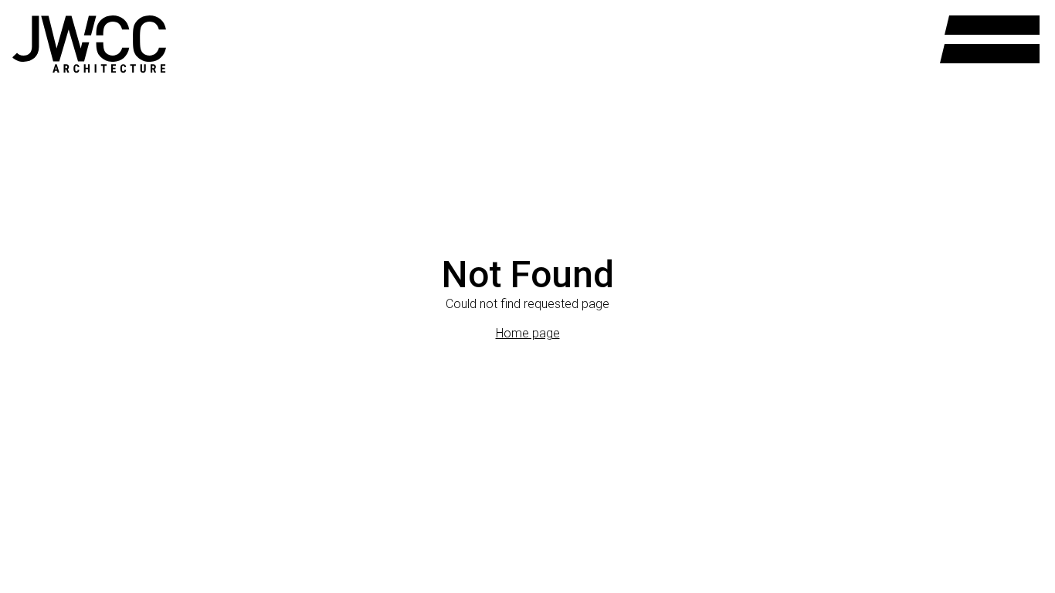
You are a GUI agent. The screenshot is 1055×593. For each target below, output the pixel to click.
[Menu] (990, 39)
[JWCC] (89, 44)
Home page (528, 333)
